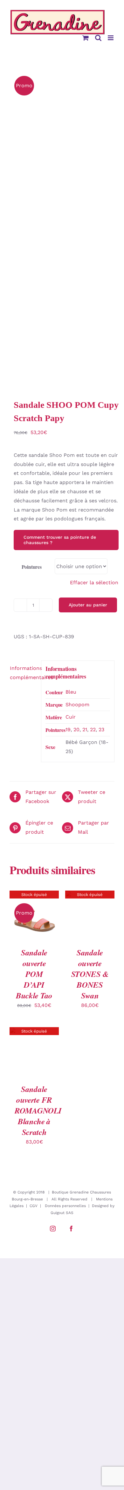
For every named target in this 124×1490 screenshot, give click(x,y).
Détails (34, 910)
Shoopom (77, 705)
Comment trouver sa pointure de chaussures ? (60, 540)
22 (93, 730)
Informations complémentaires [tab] (23, 672)
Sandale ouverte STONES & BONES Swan (90, 974)
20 (76, 730)
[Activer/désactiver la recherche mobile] (98, 37)
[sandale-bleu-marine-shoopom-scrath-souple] (62, 226)
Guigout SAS (62, 1213)
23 (101, 730)
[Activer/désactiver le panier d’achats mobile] (85, 37)
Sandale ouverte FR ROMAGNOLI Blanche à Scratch (38, 1110)
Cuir (70, 717)
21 (84, 730)
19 (68, 730)
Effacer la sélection (94, 582)
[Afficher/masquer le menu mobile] (111, 37)
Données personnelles (65, 1206)
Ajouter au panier (88, 604)
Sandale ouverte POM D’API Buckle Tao (34, 974)
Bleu (70, 692)
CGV (34, 1206)
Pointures (32, 566)
